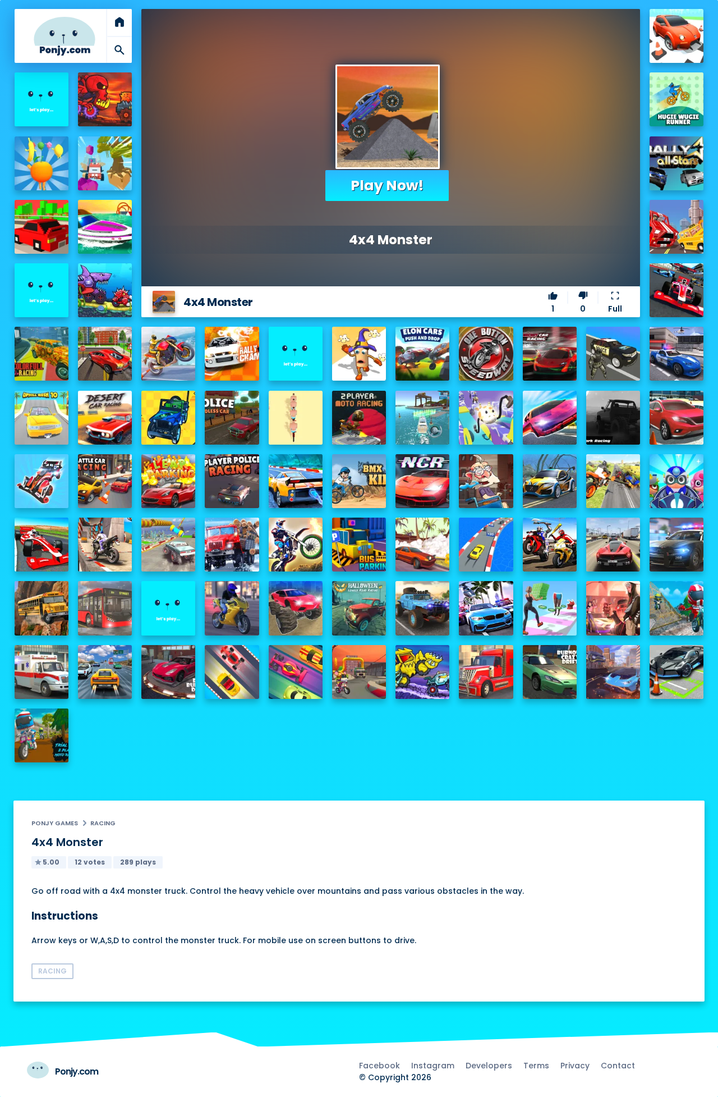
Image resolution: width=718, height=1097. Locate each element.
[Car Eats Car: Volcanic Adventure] (105, 99)
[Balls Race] (41, 290)
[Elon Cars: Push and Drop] (422, 354)
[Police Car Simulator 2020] (676, 354)
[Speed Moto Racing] (296, 354)
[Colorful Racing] (41, 354)
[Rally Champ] (232, 354)
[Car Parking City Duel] (676, 672)
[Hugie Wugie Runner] (676, 99)
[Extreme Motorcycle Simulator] (232, 608)
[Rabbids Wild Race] (168, 608)
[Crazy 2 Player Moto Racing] (676, 608)
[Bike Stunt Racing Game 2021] (105, 545)
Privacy (575, 1065)
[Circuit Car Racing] (550, 354)
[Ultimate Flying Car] (550, 418)
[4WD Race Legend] (41, 481)
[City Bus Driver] (105, 608)
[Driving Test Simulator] (676, 418)
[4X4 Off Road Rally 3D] (168, 418)
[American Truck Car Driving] (486, 672)
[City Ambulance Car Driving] (41, 672)
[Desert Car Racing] (105, 418)
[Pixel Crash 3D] (676, 227)
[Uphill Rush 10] (41, 418)
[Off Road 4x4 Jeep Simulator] (422, 608)
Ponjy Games (54, 823)
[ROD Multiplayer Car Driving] (613, 608)
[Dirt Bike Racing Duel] (296, 545)
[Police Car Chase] (613, 354)
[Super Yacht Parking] (422, 418)
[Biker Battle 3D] (550, 545)
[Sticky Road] (486, 481)
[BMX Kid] (359, 481)
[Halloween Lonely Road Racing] (359, 608)
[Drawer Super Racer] (486, 418)
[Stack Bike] (296, 418)
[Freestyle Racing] (232, 672)
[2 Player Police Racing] (232, 481)
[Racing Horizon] (486, 608)
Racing (103, 823)
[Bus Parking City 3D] (359, 545)
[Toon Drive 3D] (676, 36)
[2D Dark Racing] (613, 418)
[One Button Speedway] (486, 354)
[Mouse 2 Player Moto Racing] (359, 672)
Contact (618, 1065)
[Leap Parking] (168, 481)
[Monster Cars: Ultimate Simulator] (296, 608)
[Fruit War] (41, 163)
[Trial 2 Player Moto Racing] (41, 735)
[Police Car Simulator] (676, 545)
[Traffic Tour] (613, 545)
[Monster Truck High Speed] (105, 163)
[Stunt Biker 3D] (168, 354)
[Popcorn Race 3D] (359, 354)
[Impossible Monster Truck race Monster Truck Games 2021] (168, 545)
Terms (536, 1065)
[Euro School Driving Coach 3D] (41, 608)
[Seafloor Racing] (550, 481)
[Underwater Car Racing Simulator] (296, 481)
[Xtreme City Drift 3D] (105, 354)
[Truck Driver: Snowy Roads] (232, 545)
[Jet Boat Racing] (105, 227)
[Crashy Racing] (41, 227)
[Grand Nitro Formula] (676, 290)
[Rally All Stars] (676, 163)
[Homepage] (64, 36)
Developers (489, 1065)
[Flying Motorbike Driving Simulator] (613, 481)
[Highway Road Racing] (105, 672)
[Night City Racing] (422, 481)
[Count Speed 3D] (486, 545)
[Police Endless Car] (232, 418)
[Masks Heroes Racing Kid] (676, 481)
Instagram (432, 1065)
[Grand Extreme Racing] (41, 545)
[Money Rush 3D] (550, 608)
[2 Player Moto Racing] (359, 418)
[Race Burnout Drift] (168, 672)
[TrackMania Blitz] (41, 99)
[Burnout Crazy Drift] (550, 672)
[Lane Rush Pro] (296, 672)
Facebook (379, 1065)
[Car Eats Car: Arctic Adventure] (422, 672)
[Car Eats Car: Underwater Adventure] (105, 290)
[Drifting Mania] (422, 545)
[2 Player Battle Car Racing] (105, 481)
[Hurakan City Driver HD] (613, 672)
